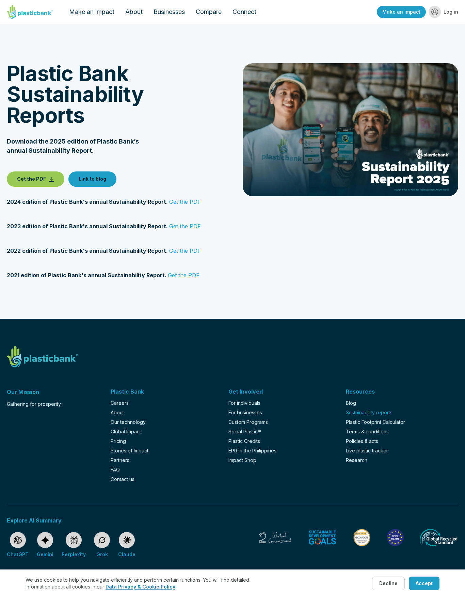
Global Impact (126, 431)
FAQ (115, 469)
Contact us (122, 479)
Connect (244, 11)
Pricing (118, 441)
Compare (209, 11)
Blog (351, 403)
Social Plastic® (244, 431)
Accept (424, 583)
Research (356, 460)
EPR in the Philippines (252, 450)
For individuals (244, 403)
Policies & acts (362, 441)
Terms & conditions (367, 431)
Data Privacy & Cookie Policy (140, 587)
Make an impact (91, 11)
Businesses (169, 11)
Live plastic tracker (367, 450)
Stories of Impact (129, 450)
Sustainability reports (369, 412)
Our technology (128, 422)
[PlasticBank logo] (30, 12)
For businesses (245, 412)
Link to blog (92, 179)
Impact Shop (242, 460)
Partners (120, 460)
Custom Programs (248, 422)
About (134, 11)
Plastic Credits (244, 441)
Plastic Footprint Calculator (375, 422)
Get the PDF (31, 179)
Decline (388, 583)
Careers (120, 403)
